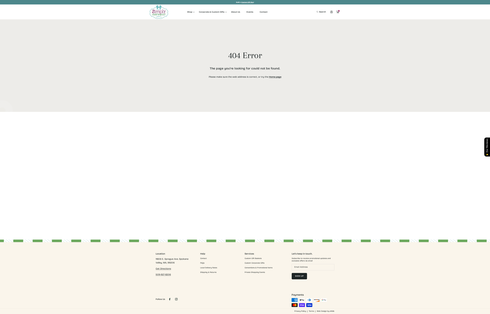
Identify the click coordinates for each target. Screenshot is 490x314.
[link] (190, 12)
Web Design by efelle (325, 311)
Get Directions (163, 268)
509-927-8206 (163, 274)
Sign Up (299, 276)
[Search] (318, 11)
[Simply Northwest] (158, 12)
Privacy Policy (300, 311)
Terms (311, 311)
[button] (321, 11)
